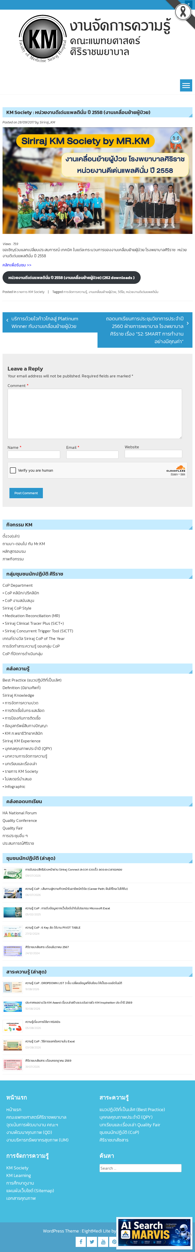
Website (132, 447)
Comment (18, 385)
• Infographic (14, 786)
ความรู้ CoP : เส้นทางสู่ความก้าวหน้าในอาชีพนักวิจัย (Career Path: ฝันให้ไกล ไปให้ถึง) (76, 889)
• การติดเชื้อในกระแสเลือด (23, 710)
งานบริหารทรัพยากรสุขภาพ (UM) (37, 1139)
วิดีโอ (121, 291)
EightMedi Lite (96, 1230)
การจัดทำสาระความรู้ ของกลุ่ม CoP (31, 646)
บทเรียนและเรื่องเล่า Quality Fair (130, 1124)
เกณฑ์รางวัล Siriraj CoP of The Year (34, 638)
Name (15, 447)
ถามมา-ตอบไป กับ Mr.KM (24, 544)
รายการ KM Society (31, 291)
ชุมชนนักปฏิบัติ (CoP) (119, 1132)
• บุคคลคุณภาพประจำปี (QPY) (27, 748)
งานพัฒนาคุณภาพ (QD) (29, 1132)
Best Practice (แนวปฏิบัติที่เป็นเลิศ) (32, 680)
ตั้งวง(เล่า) (11, 536)
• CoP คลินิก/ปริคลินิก (21, 593)
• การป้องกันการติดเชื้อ (22, 718)
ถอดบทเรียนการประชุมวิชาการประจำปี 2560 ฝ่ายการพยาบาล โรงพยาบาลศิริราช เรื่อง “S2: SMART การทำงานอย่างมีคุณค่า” (145, 330)
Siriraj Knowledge (18, 695)
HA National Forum (20, 813)
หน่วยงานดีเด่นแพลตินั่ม (142, 291)
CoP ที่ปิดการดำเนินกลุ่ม (23, 654)
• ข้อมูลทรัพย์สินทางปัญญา (25, 726)
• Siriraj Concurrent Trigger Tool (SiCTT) (38, 631)
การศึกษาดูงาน (20, 1183)
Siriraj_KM (47, 122)
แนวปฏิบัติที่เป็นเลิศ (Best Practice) (132, 1109)
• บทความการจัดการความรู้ (25, 756)
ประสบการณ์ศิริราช (18, 843)
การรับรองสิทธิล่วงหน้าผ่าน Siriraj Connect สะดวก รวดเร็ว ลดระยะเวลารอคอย (73, 869)
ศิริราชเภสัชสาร (114, 1139)
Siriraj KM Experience (22, 741)
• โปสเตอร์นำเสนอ (17, 779)
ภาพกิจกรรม (13, 559)
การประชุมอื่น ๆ (15, 836)
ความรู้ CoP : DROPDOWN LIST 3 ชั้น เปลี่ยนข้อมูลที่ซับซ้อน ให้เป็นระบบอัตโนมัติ (73, 983)
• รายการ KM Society (20, 771)
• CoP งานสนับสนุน (18, 600)
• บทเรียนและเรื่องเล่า (20, 764)
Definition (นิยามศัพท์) (22, 688)
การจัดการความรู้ (75, 291)
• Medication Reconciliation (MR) (31, 616)
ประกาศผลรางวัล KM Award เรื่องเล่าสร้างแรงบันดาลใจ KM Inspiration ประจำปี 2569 (78, 1002)
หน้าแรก (13, 1109)
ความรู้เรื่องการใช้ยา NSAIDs (42, 1022)
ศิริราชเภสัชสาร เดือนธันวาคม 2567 (47, 947)
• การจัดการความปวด (20, 703)
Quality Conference (20, 820)
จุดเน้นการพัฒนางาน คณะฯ (32, 1124)
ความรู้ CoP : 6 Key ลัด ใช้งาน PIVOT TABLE (52, 927)
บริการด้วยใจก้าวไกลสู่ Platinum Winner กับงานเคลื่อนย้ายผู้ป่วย (44, 322)
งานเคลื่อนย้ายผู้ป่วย (102, 291)
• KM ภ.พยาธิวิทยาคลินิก (23, 733)
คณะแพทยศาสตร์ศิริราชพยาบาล (36, 1117)
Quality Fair (13, 828)
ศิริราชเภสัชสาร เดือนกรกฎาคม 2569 (48, 1060)
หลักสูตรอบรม (14, 551)
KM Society (17, 1167)
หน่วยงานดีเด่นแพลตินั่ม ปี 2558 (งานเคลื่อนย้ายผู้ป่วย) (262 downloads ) (71, 277)
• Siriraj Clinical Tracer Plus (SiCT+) (33, 623)
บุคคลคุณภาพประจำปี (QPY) (126, 1117)
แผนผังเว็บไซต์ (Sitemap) (30, 1190)
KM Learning (18, 1175)
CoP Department (18, 585)
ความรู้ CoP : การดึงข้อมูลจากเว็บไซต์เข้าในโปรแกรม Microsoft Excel (67, 908)
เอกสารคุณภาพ (21, 1198)
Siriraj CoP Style (17, 608)
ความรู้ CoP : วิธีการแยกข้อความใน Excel (50, 1041)
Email (72, 447)
